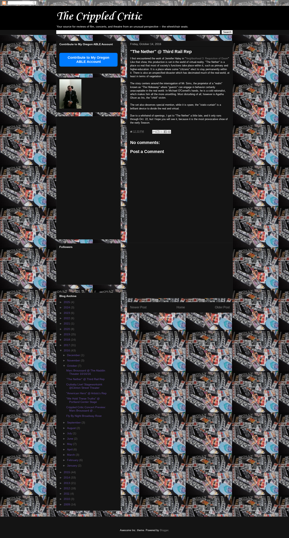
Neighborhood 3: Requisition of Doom (207, 58)
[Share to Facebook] (165, 132)
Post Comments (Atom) (187, 317)
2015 (67, 472)
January (72, 465)
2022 (67, 318)
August (71, 428)
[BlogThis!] (158, 132)
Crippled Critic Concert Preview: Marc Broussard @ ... (86, 409)
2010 (67, 498)
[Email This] (154, 132)
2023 (67, 312)
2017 (67, 345)
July (70, 433)
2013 (67, 483)
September (74, 422)
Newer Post (138, 307)
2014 (67, 477)
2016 (67, 350)
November (74, 360)
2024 (67, 307)
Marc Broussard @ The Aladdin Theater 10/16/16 (85, 372)
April (70, 449)
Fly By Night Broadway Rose (84, 415)
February (73, 460)
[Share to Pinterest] (169, 132)
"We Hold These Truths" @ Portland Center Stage (83, 400)
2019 (67, 334)
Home (181, 307)
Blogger (164, 530)
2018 (67, 339)
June (70, 438)
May (70, 443)
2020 (67, 329)
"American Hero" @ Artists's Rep (86, 393)
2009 (67, 504)
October (72, 365)
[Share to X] (162, 132)
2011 (67, 493)
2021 (67, 323)
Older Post (222, 307)
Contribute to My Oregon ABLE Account (88, 60)
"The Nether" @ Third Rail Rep (85, 379)
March (71, 454)
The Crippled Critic (99, 16)
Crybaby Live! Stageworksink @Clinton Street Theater (84, 386)
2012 (67, 488)
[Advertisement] (179, 270)
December (74, 355)
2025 (67, 302)
